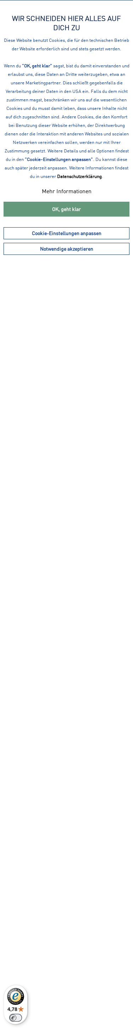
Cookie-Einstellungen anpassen (66, 233)
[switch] (15, 1018)
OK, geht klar (66, 209)
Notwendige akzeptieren (66, 249)
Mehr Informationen (67, 191)
